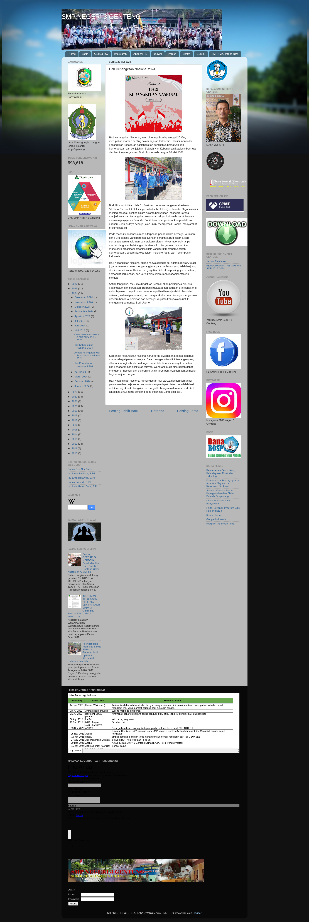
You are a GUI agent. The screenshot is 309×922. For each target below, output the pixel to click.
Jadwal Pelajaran (216, 261)
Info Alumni (120, 53)
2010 (75, 453)
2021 (75, 401)
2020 (75, 406)
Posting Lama (187, 411)
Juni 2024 (80, 325)
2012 (75, 443)
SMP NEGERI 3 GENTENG (101, 16)
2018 (75, 415)
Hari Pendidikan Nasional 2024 (83, 364)
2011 (75, 448)
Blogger (197, 913)
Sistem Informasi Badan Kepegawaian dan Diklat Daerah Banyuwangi (220, 493)
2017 (75, 420)
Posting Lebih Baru (123, 411)
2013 (75, 439)
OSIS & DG (101, 53)
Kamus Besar (214, 515)
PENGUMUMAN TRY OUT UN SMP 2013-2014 (223, 267)
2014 (75, 434)
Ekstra (186, 53)
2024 (75, 293)
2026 (75, 284)
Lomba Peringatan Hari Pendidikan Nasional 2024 (87, 355)
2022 (75, 396)
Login (85, 53)
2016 (75, 425)
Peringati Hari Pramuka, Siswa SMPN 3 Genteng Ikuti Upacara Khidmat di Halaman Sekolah (84, 652)
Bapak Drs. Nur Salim (80, 469)
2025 (75, 288)
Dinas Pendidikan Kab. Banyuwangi (219, 502)
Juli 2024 (80, 321)
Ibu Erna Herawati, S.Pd (81, 477)
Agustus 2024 (83, 316)
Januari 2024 (82, 386)
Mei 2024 (80, 330)
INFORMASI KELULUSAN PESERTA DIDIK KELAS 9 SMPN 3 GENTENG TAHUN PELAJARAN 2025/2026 (84, 606)
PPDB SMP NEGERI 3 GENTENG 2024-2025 (86, 337)
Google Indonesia (216, 519)
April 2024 (81, 372)
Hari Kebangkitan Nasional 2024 (83, 346)
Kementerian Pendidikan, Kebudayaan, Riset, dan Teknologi (220, 473)
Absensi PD (140, 53)
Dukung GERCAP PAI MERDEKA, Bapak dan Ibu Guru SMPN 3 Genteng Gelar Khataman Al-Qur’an (83, 563)
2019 (75, 411)
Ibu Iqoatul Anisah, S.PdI (81, 473)
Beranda (157, 411)
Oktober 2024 (83, 306)
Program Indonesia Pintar (220, 523)
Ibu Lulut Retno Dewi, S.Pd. (83, 486)
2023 (75, 392)
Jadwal (158, 53)
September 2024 (84, 311)
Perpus (172, 53)
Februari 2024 (83, 381)
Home (72, 53)
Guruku (201, 53)
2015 (75, 429)
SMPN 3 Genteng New (225, 53)
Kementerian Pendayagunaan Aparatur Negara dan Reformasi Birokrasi (223, 483)
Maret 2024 (81, 376)
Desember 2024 (84, 297)
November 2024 (84, 302)
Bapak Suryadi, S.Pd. (80, 482)
